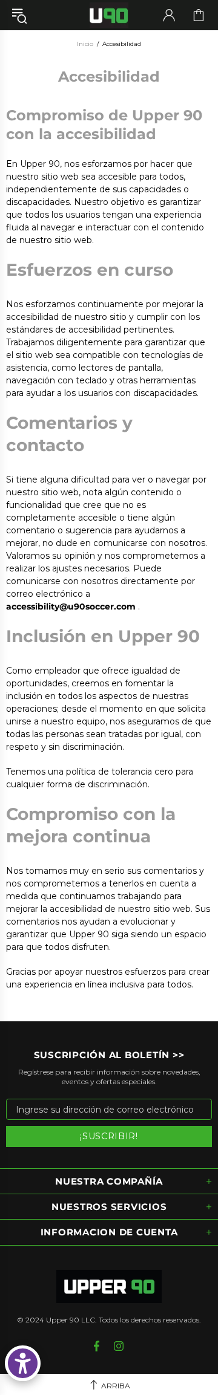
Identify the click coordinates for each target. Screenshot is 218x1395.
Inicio (85, 44)
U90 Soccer (109, 15)
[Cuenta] (169, 15)
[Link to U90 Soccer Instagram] (119, 1346)
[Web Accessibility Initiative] (22, 1363)
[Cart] (198, 15)
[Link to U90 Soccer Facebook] (98, 1346)
